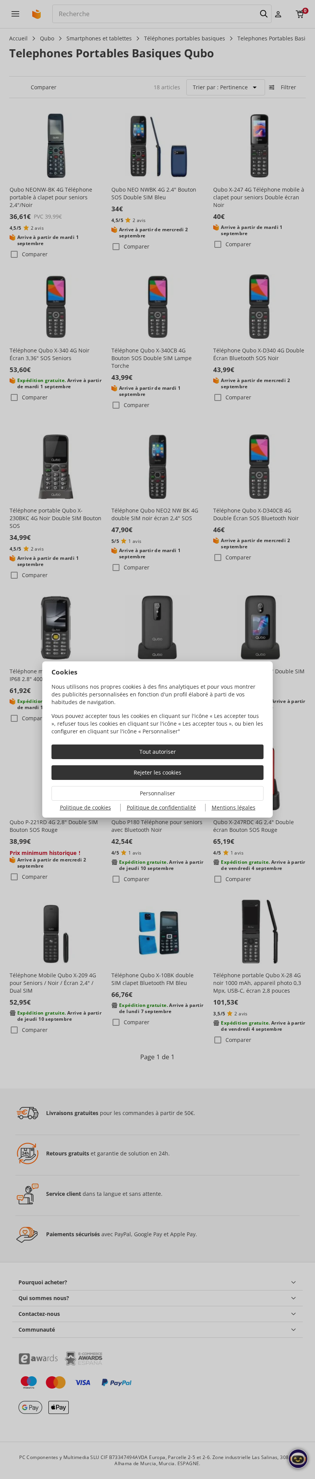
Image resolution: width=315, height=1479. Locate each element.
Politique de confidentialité (161, 807)
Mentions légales (233, 807)
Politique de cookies (85, 807)
